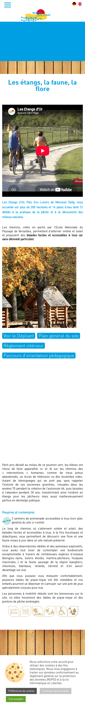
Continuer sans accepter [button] (55, 690)
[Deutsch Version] (74, 4)
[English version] (80, 4)
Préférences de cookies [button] (21, 690)
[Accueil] (35, 15)
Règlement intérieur (23, 345)
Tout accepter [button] (15, 699)
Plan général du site (59, 336)
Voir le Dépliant (19, 336)
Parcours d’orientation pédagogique (39, 355)
